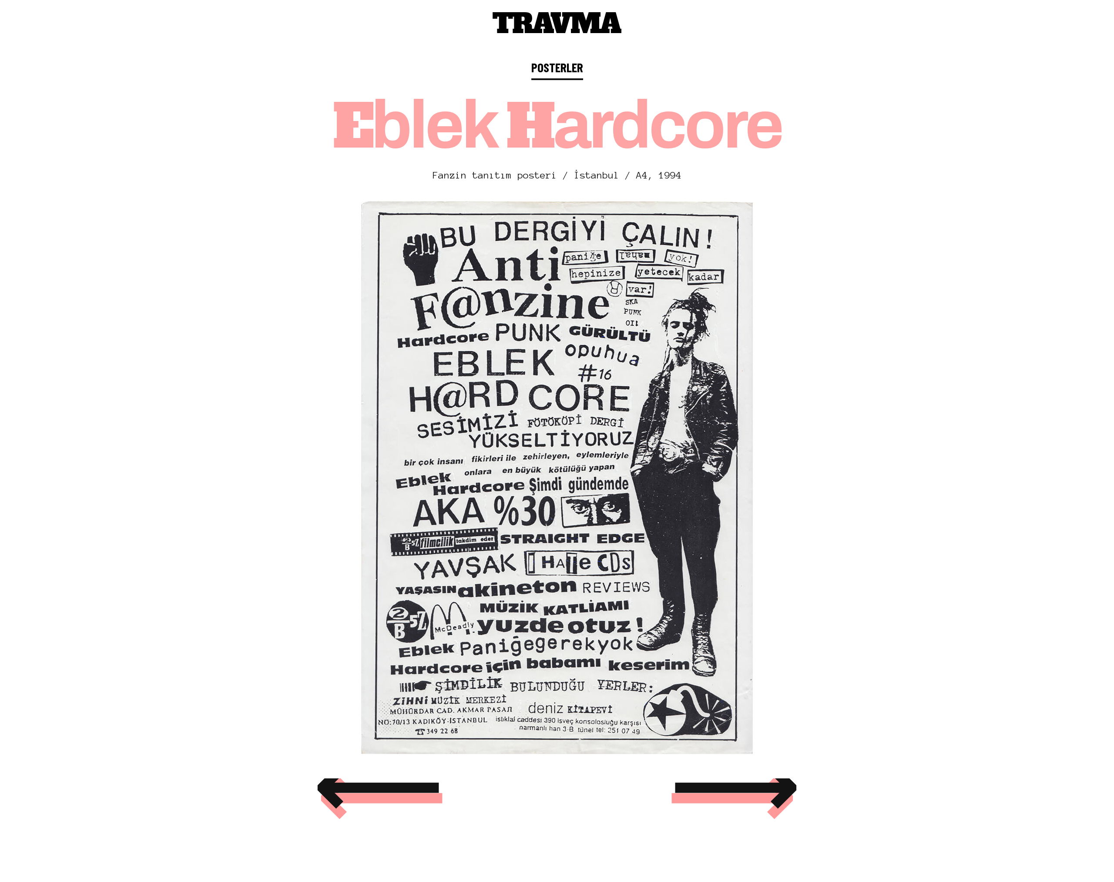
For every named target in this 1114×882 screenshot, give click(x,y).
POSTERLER (557, 67)
